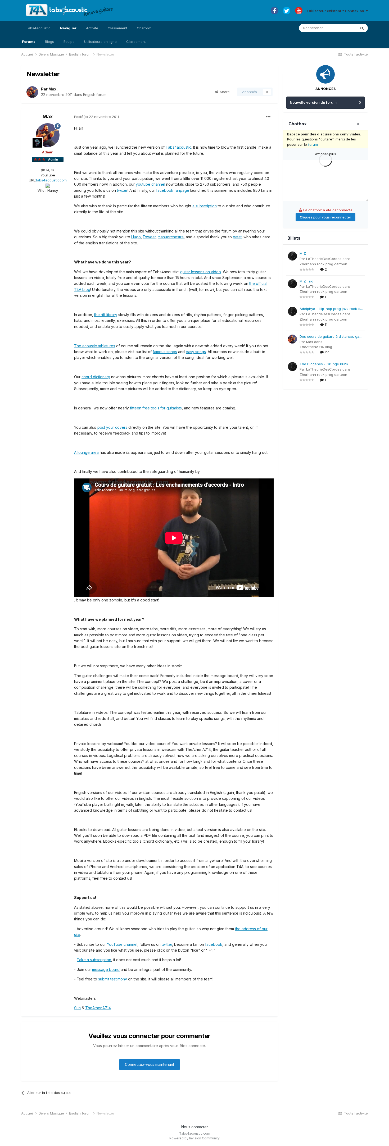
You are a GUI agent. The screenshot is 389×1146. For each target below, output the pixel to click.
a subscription (204, 206)
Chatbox (144, 28)
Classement (136, 41)
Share (224, 92)
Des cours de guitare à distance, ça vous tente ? (329, 336)
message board (106, 969)
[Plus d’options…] (268, 117)
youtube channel (150, 184)
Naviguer (68, 28)
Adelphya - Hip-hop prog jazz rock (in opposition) (331, 309)
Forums (28, 41)
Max (52, 89)
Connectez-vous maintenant (149, 1064)
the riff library (105, 314)
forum (313, 144)
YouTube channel (122, 944)
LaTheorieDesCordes (323, 259)
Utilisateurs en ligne (100, 41)
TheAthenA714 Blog (316, 347)
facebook (213, 944)
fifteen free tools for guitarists (156, 408)
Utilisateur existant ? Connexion (336, 11)
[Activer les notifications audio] (360, 124)
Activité (92, 28)
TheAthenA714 (98, 1008)
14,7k (49, 170)
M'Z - (304, 253)
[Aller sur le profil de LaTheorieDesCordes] (292, 256)
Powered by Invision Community (194, 1138)
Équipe (69, 41)
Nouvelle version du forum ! (314, 102)
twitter (122, 190)
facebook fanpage (172, 190)
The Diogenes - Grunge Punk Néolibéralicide (324, 364)
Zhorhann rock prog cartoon (323, 264)
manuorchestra (171, 237)
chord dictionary (96, 377)
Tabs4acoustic (38, 28)
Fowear (149, 237)
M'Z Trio (306, 281)
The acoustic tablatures (94, 346)
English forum (94, 94)
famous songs (165, 351)
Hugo (136, 237)
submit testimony (112, 979)
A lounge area (86, 452)
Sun (77, 1008)
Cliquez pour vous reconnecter (325, 217)
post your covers (112, 427)
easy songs (196, 351)
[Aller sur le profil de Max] (32, 92)
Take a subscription (94, 959)
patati (237, 237)
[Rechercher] (362, 28)
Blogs (49, 41)
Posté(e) (96, 117)
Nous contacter (194, 1127)
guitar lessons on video (200, 272)
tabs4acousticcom (51, 180)
